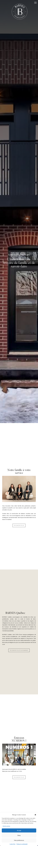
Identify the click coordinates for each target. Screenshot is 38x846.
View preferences (19, 840)
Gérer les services (6, 826)
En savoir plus (19, 525)
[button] (35, 815)
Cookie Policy (13, 844)
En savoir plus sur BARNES (19, 650)
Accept (19, 830)
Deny (19, 835)
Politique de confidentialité (21, 844)
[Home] (19, 12)
